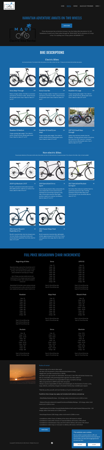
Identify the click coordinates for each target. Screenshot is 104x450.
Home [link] (62, 6)
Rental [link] (69, 6)
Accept (94, 444)
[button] (98, 6)
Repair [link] (75, 6)
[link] (9, 5)
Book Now (67, 25)
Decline (80, 444)
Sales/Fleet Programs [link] (86, 6)
